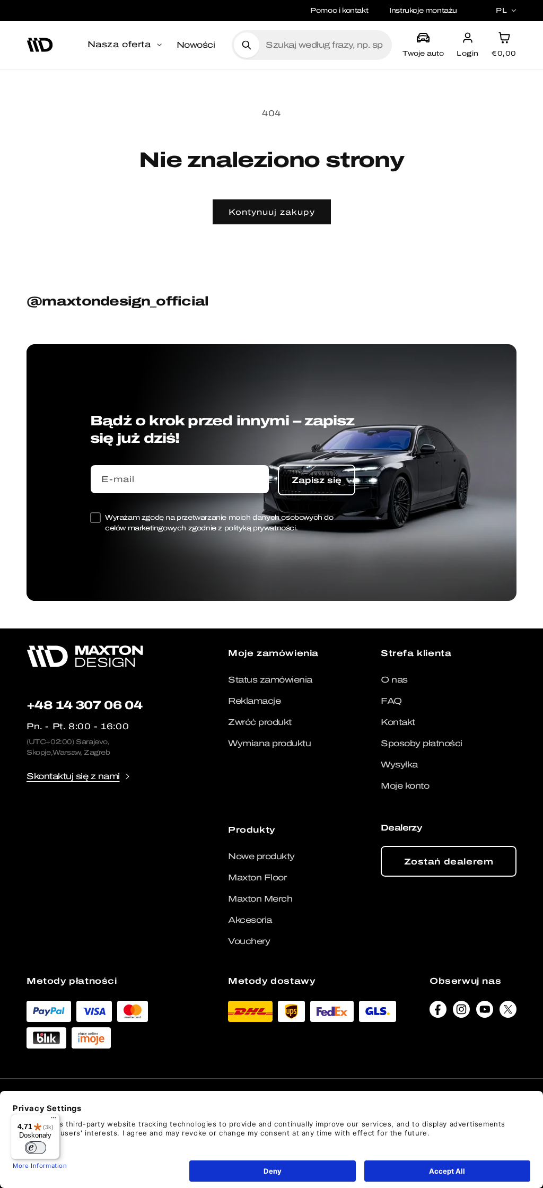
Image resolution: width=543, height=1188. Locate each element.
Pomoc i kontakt (339, 10)
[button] (125, 45)
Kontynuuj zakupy (272, 212)
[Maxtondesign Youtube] (484, 1012)
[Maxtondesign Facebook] (438, 1012)
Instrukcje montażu (423, 10)
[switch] (35, 1147)
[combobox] (324, 45)
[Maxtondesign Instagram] (461, 1012)
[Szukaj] (246, 45)
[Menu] (53, 1120)
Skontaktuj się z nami (73, 776)
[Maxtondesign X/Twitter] (508, 1012)
